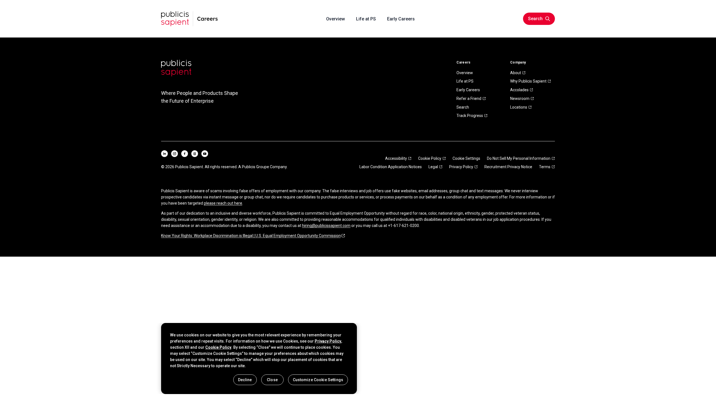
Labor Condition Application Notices (390, 167)
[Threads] (194, 153)
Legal (433, 167)
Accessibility (396, 158)
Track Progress (469, 115)
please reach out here (223, 203)
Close (272, 380)
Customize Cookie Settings (318, 380)
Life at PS (465, 81)
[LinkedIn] (164, 153)
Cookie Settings (466, 158)
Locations (518, 107)
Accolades (519, 90)
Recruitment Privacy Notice (508, 167)
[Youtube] (204, 153)
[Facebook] (184, 153)
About (515, 73)
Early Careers (468, 90)
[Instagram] (174, 153)
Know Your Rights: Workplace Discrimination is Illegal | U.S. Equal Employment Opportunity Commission (251, 235)
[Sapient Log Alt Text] (176, 68)
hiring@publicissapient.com (326, 225)
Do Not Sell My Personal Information (518, 158)
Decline (245, 380)
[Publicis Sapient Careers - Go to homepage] (189, 18)
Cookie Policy (429, 158)
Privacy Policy (461, 167)
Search (462, 107)
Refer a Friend (468, 98)
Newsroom (519, 98)
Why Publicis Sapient (528, 81)
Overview (464, 73)
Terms (544, 167)
